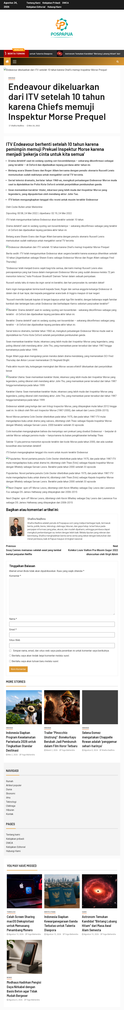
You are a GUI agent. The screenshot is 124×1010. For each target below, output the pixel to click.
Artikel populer (13, 785)
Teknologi (11, 801)
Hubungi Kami (54, 7)
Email (13, 629)
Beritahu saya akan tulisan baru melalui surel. (35, 661)
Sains (84, 912)
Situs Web (14, 640)
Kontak (9, 814)
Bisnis (9, 977)
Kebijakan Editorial (35, 7)
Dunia (9, 789)
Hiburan (11, 78)
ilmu (8, 797)
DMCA (65, 3)
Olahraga (10, 805)
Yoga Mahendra (28, 755)
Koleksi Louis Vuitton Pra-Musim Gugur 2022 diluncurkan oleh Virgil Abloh (93, 550)
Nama (13, 619)
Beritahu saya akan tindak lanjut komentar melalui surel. (40, 655)
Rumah (9, 781)
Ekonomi (10, 793)
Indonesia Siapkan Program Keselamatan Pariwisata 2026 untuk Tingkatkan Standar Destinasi (21, 741)
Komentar (15, 575)
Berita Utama (49, 912)
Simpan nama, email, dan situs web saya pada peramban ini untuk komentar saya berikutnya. (61, 650)
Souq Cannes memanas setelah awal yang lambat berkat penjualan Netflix (33, 550)
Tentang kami (33, 3)
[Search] (117, 61)
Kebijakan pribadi (51, 3)
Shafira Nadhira (17, 126)
